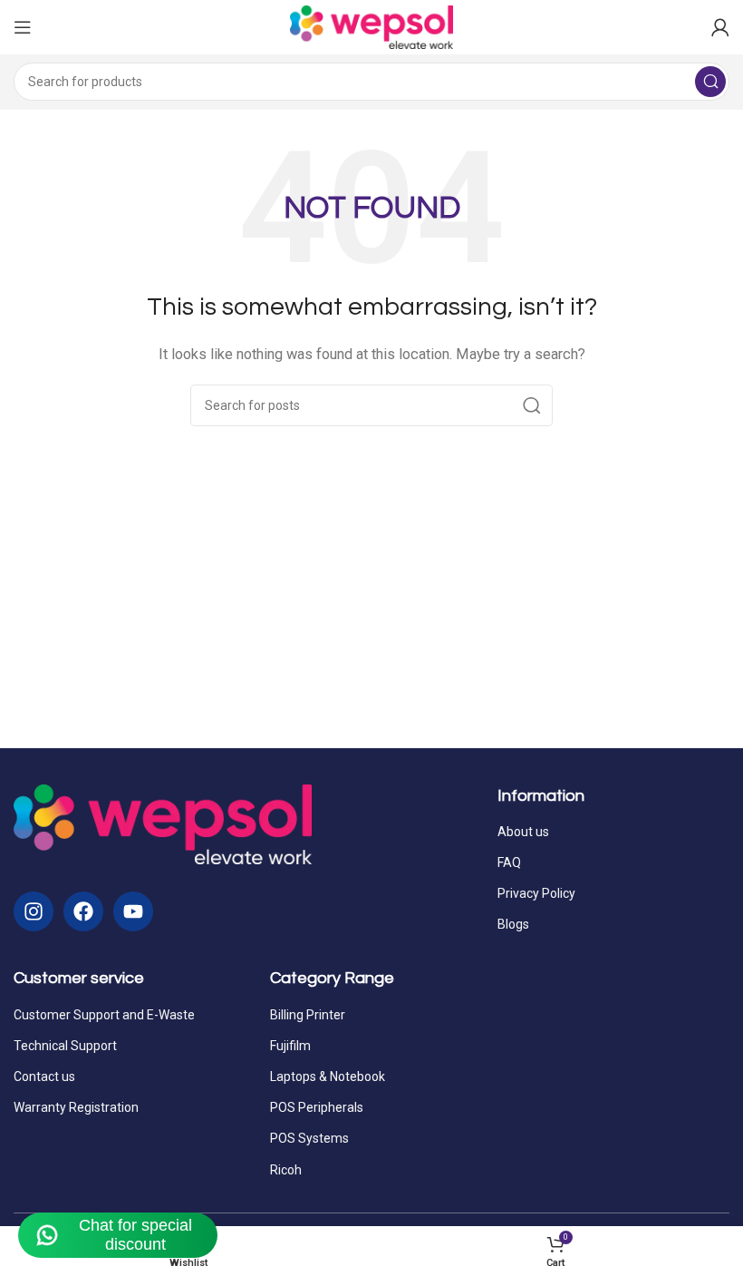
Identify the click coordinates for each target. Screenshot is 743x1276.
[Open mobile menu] (23, 27)
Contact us (44, 1076)
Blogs (513, 924)
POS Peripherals (316, 1107)
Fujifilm (290, 1045)
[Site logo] (371, 26)
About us (523, 831)
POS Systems (309, 1138)
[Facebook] (83, 911)
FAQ (509, 862)
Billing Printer (307, 1015)
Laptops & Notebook (327, 1076)
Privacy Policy (536, 893)
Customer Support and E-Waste (104, 1015)
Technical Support (65, 1045)
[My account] (720, 27)
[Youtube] (133, 911)
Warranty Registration (76, 1107)
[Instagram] (33, 911)
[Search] (710, 81)
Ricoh (286, 1170)
